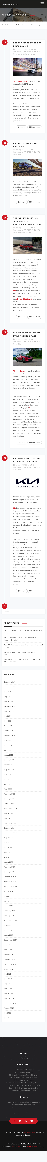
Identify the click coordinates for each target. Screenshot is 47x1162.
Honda (32, 54)
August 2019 (9, 891)
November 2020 (10, 823)
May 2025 (7, 697)
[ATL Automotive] (10, 4)
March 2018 (8, 935)
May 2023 (7, 750)
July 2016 (7, 974)
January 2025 (9, 711)
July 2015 (7, 1013)
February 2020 (9, 867)
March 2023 (8, 755)
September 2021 (10, 809)
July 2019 (7, 896)
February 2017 (9, 955)
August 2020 (9, 838)
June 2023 (8, 745)
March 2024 (8, 731)
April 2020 (8, 857)
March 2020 (8, 862)
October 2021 (9, 804)
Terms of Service (32, 1146)
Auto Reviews (23, 54)
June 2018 (8, 930)
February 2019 (9, 911)
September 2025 (10, 687)
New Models (26, 232)
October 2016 (9, 959)
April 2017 (8, 950)
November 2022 (10, 765)
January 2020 (9, 872)
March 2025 (8, 701)
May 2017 (7, 945)
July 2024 (7, 716)
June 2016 (8, 979)
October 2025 (9, 682)
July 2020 (7, 843)
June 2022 (8, 779)
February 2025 (9, 706)
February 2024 (9, 736)
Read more (35, 127)
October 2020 (9, 828)
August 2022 (9, 770)
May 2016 (7, 984)
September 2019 (10, 886)
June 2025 (8, 692)
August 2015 (9, 1008)
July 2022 (7, 774)
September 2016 (10, 964)
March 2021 (8, 813)
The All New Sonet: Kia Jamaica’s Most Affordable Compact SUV (27, 221)
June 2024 (8, 721)
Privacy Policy (29, 1132)
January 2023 (9, 760)
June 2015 (8, 1018)
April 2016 (8, 989)
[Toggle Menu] (42, 4)
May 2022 (7, 784)
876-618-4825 (23, 1058)
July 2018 (7, 925)
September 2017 (10, 940)
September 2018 (10, 920)
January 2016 (9, 998)
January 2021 (9, 818)
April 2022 (8, 789)
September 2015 (10, 1003)
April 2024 (8, 726)
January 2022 (9, 799)
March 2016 (8, 993)
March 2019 (8, 906)
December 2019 (10, 877)
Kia (19, 154)
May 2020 (7, 852)
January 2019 (9, 916)
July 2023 (7, 740)
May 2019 (7, 901)
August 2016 (9, 969)
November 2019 (10, 882)
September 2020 (10, 833)
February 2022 (9, 794)
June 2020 (8, 847)
